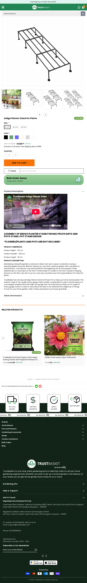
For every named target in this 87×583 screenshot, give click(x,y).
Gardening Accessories (11, 432)
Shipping (27, 146)
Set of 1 (7, 127)
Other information (13, 296)
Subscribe (36, 550)
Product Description (13, 191)
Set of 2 (15, 127)
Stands (5, 422)
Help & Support (10, 491)
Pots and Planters (9, 429)
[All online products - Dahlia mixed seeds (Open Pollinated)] (64, 335)
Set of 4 (23, 127)
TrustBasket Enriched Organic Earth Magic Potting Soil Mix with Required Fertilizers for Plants (20, 358)
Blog (3, 446)
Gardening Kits (10, 484)
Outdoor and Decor (10, 439)
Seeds (4, 435)
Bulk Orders (6, 442)
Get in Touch (9, 497)
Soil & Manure (7, 425)
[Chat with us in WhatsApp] (79, 7)
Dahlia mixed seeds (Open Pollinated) (60, 357)
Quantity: (8, 151)
